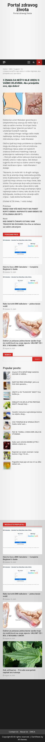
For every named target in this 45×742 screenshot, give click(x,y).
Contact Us (13, 732)
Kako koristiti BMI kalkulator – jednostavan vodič (22, 288)
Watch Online (39, 62)
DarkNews (35, 737)
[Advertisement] (22, 495)
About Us (24, 732)
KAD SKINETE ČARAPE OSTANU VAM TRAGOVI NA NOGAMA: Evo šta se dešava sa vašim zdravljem (22, 222)
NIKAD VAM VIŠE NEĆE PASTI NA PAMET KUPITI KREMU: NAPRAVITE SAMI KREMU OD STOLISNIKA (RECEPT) (22, 210)
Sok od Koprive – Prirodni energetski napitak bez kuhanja (22, 654)
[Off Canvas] (4, 62)
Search (8, 355)
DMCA (32, 732)
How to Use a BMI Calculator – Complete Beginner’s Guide (22, 251)
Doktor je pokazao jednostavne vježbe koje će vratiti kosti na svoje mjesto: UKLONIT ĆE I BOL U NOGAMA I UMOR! (22, 325)
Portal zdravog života (23, 7)
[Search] (33, 62)
